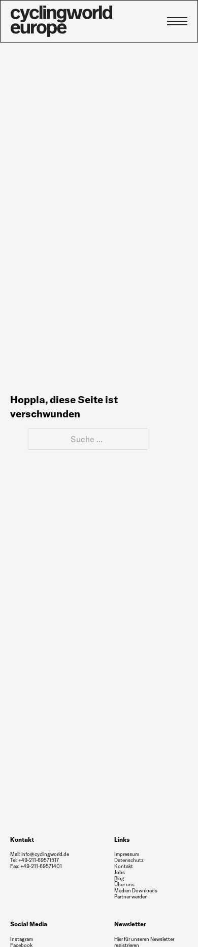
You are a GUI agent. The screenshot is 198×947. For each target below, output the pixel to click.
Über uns (124, 885)
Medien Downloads (135, 891)
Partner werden (131, 897)
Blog (119, 878)
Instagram (21, 939)
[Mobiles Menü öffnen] (177, 21)
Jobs (119, 873)
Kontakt (123, 866)
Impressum (126, 854)
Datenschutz (129, 860)
